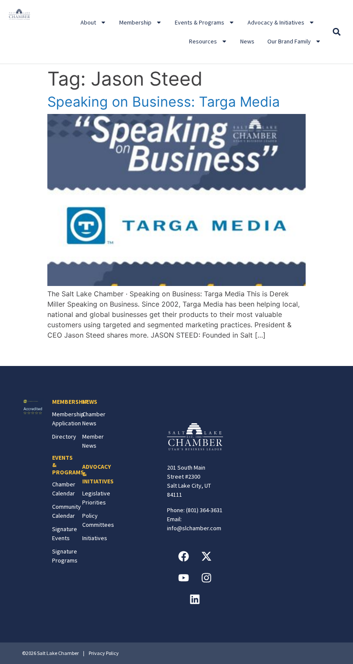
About (88, 22)
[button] (337, 32)
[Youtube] (183, 578)
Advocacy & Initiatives (276, 22)
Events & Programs (199, 22)
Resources (203, 41)
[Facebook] (183, 556)
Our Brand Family (289, 41)
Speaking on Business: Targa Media (163, 101)
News (247, 41)
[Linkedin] (195, 599)
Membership (135, 22)
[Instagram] (206, 578)
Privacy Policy (104, 653)
